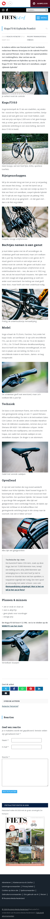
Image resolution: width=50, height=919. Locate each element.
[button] (40, 3)
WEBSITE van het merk (12, 626)
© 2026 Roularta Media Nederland (15, 909)
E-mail (5, 747)
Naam (5, 740)
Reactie (6, 757)
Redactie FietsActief (10, 706)
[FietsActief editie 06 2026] (25, 841)
